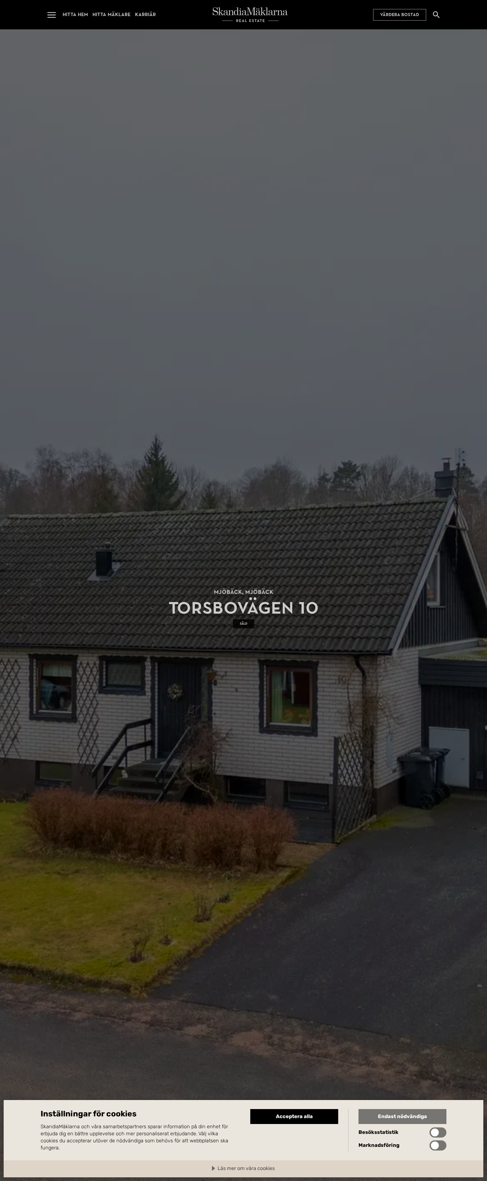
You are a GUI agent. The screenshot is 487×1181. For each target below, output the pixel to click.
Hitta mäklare (111, 14)
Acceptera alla (294, 1116)
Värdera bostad (399, 14)
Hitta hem (75, 14)
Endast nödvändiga (402, 1116)
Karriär (145, 14)
